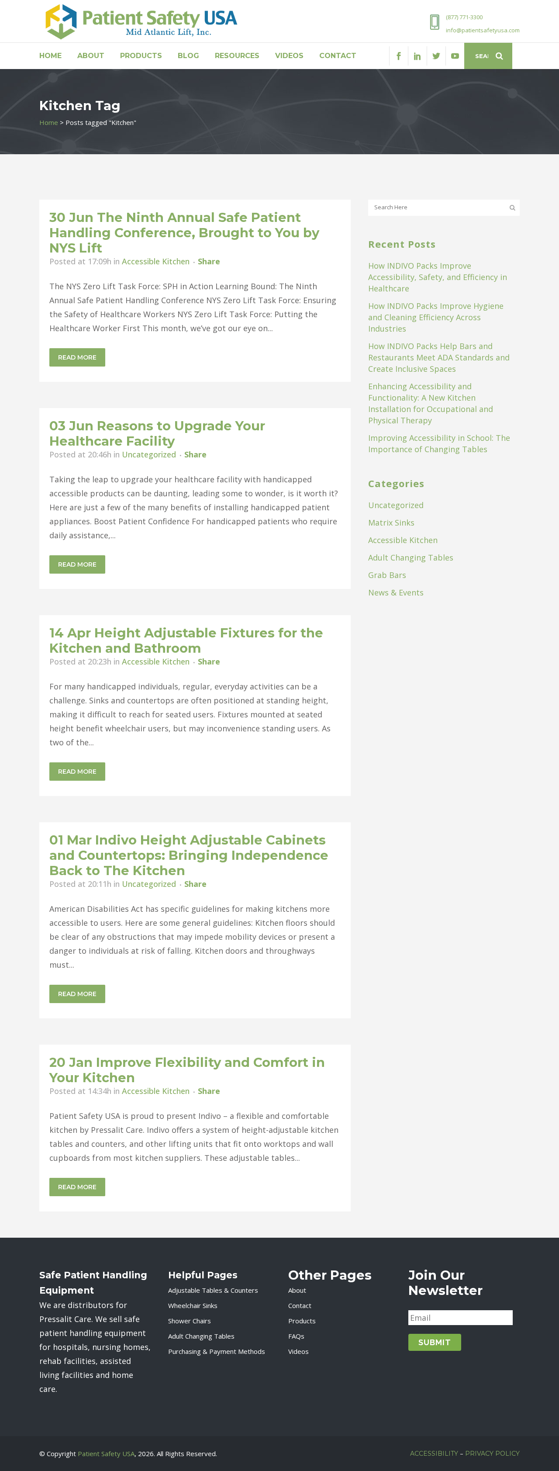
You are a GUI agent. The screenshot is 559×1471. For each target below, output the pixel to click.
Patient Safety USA (106, 1453)
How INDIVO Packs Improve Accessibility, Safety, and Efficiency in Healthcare (437, 277)
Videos (298, 1351)
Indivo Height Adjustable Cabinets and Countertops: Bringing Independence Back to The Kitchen (188, 855)
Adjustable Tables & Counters (213, 1290)
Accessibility (434, 1453)
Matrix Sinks (391, 522)
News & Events (396, 592)
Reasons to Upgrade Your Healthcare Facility (157, 433)
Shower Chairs (189, 1320)
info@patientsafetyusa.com (483, 30)
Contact (299, 1305)
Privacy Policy (492, 1453)
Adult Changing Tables (410, 557)
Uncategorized (149, 454)
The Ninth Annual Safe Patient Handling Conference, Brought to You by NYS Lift (184, 233)
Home (48, 122)
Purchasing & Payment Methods (216, 1351)
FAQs (296, 1336)
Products (302, 1320)
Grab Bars (387, 575)
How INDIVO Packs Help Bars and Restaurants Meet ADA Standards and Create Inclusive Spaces (439, 357)
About (297, 1290)
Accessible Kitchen (156, 261)
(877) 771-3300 (464, 17)
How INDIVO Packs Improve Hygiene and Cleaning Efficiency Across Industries (436, 317)
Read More (77, 357)
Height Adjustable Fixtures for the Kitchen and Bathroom (186, 640)
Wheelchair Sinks (192, 1305)
